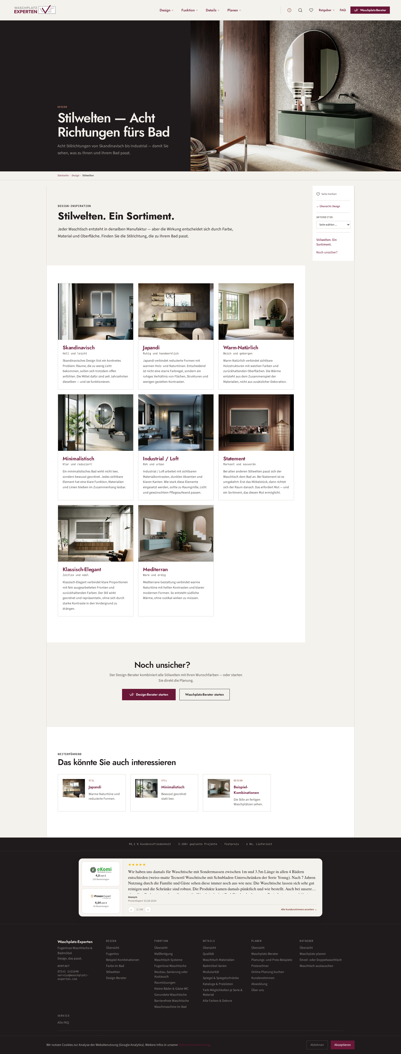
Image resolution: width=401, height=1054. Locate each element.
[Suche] (300, 10)
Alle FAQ (63, 1022)
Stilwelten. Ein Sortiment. (326, 242)
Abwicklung (259, 984)
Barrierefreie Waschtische (171, 1000)
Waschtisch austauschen (316, 966)
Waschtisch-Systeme (168, 960)
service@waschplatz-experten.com (73, 977)
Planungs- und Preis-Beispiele (271, 960)
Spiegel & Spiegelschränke (221, 978)
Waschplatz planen (313, 954)
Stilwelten (113, 972)
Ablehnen (317, 1045)
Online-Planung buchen (267, 972)
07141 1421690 (68, 971)
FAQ (343, 10)
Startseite (63, 175)
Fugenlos (112, 954)
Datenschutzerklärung (194, 1045)
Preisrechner (260, 966)
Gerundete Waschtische (170, 994)
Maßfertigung (163, 954)
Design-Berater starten (152, 694)
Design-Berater (116, 978)
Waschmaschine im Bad (170, 1007)
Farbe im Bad (115, 966)
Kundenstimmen (263, 978)
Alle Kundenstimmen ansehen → (299, 909)
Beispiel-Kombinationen (122, 960)
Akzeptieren (342, 1045)
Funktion (188, 10)
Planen (232, 10)
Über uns (257, 990)
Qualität (208, 954)
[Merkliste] (311, 10)
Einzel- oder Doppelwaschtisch (321, 960)
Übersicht (112, 948)
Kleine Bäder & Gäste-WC (171, 988)
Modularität (211, 972)
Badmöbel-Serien (215, 966)
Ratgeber (325, 10)
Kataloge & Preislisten (218, 984)
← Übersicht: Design (328, 206)
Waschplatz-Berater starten (204, 694)
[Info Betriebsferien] (289, 10)
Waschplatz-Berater (373, 10)
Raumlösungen (164, 982)
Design (165, 10)
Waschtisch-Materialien (218, 960)
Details (211, 10)
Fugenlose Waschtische (170, 966)
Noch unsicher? (326, 252)
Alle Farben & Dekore (217, 1000)
